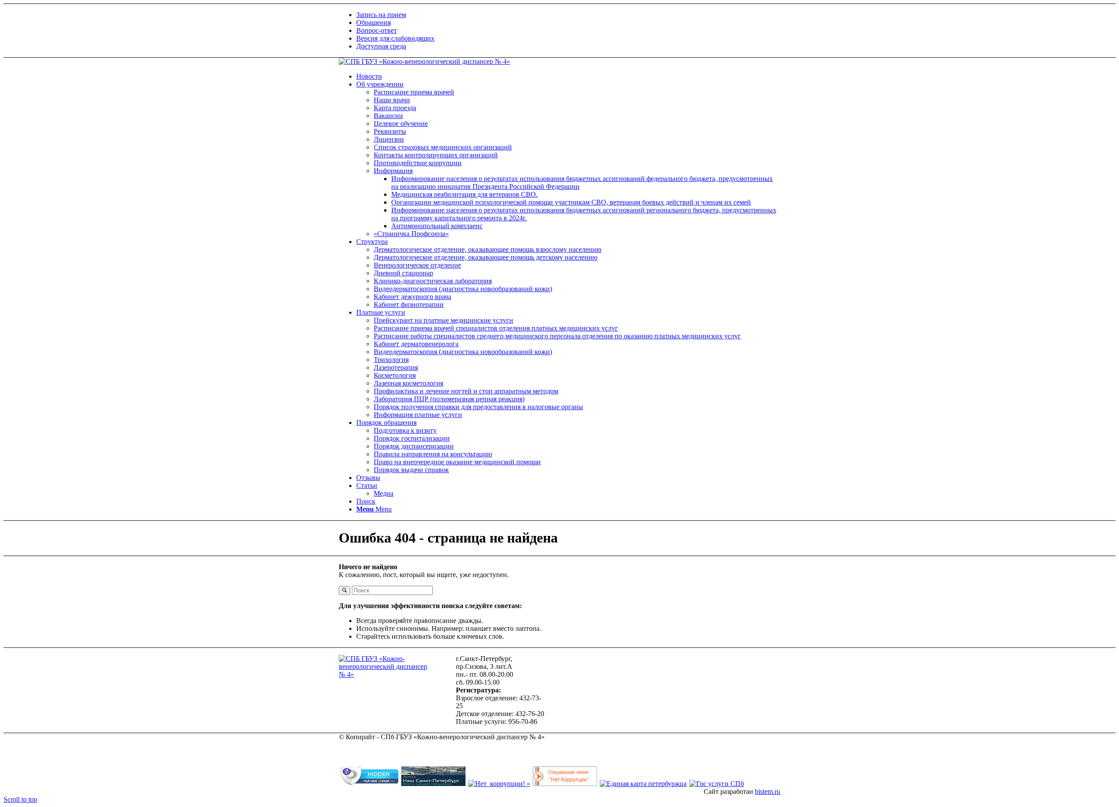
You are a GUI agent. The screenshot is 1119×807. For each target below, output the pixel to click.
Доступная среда (381, 46)
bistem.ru (767, 791)
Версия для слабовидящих (395, 38)
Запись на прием (381, 14)
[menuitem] (568, 15)
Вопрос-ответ (376, 30)
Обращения (373, 22)
